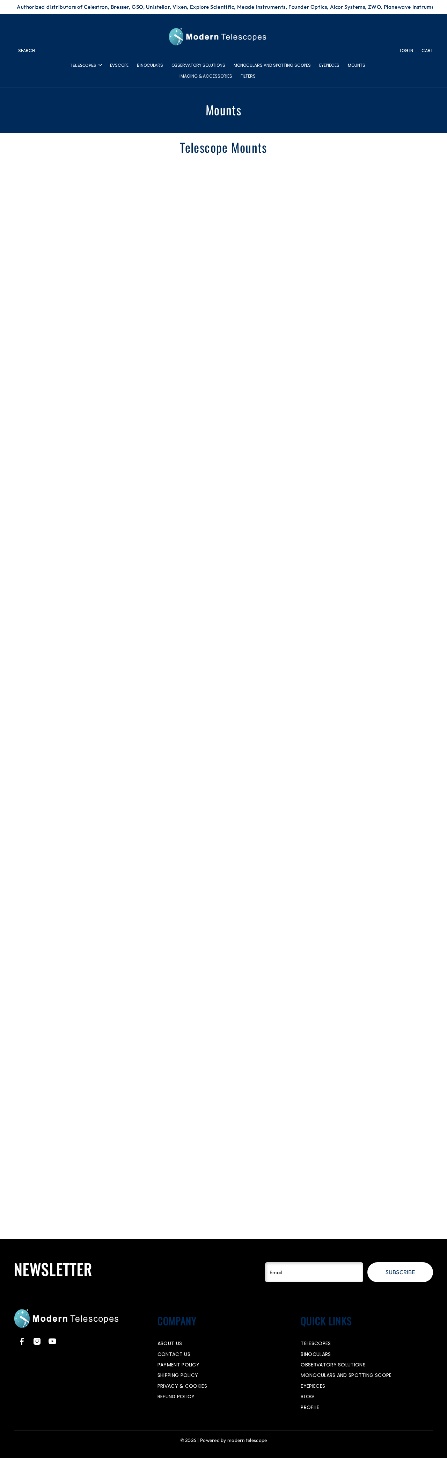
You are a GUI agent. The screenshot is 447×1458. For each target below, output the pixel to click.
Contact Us (173, 1354)
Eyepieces (329, 65)
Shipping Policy (177, 1375)
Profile (310, 1407)
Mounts (356, 65)
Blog (307, 1396)
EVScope (119, 65)
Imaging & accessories (205, 76)
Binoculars (150, 65)
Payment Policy (178, 1364)
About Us (169, 1343)
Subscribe (400, 1272)
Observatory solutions (198, 65)
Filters (248, 76)
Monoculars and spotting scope (346, 1375)
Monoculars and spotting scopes (272, 65)
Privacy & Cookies (182, 1385)
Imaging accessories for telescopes (279, 1225)
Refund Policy (176, 1396)
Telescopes (83, 65)
